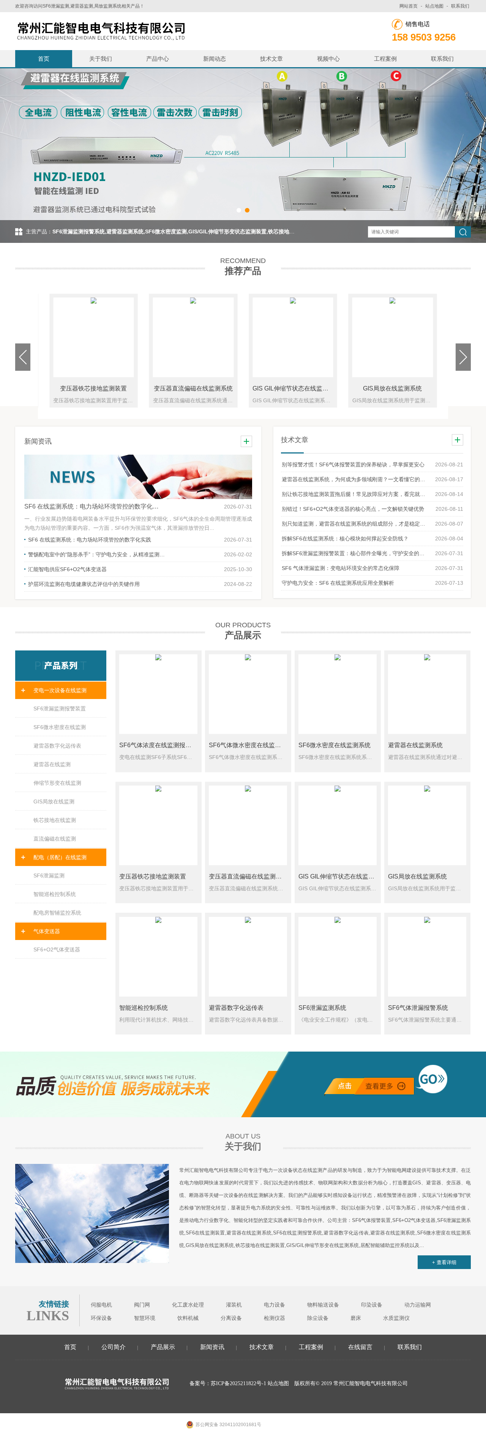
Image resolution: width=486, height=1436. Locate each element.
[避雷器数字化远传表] (248, 957)
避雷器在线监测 (52, 764)
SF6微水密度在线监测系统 (334, 745)
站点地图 (434, 6)
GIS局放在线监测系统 (392, 388)
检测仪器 (274, 1318)
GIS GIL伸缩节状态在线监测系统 (296, 388)
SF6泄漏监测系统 (322, 1008)
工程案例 (385, 58)
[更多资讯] (246, 441)
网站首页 (408, 6)
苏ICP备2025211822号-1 (238, 1383)
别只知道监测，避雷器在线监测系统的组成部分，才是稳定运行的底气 (355, 524)
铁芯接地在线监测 (54, 820)
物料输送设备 (323, 1305)
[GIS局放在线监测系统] (427, 825)
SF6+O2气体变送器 (56, 949)
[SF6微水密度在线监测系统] (337, 694)
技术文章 (271, 58)
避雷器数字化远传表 (57, 746)
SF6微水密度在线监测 (59, 727)
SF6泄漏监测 (49, 875)
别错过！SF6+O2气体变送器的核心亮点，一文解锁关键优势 (353, 509)
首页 (43, 58)
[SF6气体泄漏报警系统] (427, 957)
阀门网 (142, 1305)
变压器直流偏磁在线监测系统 (193, 388)
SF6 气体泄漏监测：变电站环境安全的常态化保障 (340, 568)
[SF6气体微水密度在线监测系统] (248, 694)
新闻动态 (214, 58)
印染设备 (371, 1305)
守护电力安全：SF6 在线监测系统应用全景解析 (338, 583)
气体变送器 (46, 931)
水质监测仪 (396, 1318)
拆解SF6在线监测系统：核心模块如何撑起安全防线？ (345, 538)
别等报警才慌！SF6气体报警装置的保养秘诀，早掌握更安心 (353, 464)
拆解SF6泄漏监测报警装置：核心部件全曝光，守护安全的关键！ (355, 553)
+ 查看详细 (444, 1262)
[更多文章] (457, 440)
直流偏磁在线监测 (54, 839)
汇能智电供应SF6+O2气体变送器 (67, 569)
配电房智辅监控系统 (57, 913)
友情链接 (54, 1304)
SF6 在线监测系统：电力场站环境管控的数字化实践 (92, 506)
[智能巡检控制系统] (158, 957)
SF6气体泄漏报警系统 (418, 1008)
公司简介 (113, 1347)
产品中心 (157, 58)
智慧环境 (144, 1318)
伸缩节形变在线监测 (57, 783)
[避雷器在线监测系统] (427, 694)
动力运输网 (417, 1305)
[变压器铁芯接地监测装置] (158, 825)
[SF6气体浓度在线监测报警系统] (158, 694)
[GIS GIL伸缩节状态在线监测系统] (337, 825)
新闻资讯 (212, 1347)
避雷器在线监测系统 (415, 745)
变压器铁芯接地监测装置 (93, 388)
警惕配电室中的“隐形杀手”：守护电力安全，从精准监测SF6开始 (96, 554)
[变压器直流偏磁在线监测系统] (248, 825)
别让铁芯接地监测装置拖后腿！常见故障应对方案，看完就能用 (355, 494)
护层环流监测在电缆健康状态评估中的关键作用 (84, 584)
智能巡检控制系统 (54, 894)
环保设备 (101, 1318)
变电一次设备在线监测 (60, 690)
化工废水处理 (188, 1305)
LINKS (48, 1315)
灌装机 (234, 1305)
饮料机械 (188, 1318)
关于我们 (100, 58)
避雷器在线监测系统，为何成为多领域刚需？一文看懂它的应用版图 (355, 479)
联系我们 (460, 6)
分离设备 (231, 1318)
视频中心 (328, 58)
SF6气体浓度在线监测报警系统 (161, 745)
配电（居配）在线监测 (60, 857)
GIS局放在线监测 (53, 801)
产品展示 (163, 1347)
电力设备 (274, 1305)
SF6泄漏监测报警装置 (59, 708)
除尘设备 (317, 1318)
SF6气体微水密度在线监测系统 (251, 745)
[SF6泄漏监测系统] (337, 957)
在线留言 (360, 1347)
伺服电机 (101, 1305)
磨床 (355, 1318)
